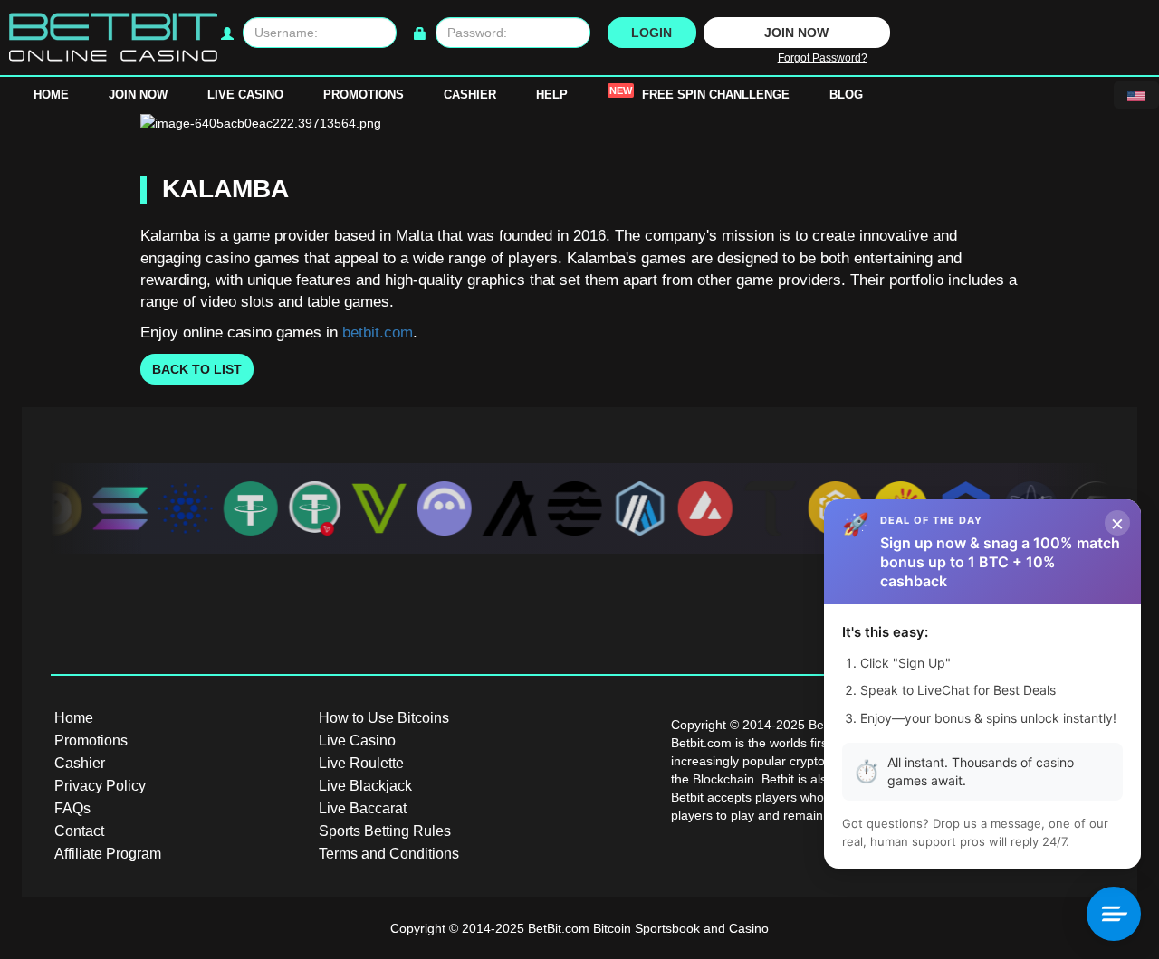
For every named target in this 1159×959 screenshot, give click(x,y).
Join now (796, 32)
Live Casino (245, 94)
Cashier (470, 94)
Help (552, 94)
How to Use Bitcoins (384, 718)
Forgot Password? (822, 58)
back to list (197, 369)
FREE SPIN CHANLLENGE (699, 93)
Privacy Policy (100, 785)
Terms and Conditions (389, 853)
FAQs (72, 808)
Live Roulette (361, 763)
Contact (79, 831)
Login (651, 32)
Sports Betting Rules (385, 831)
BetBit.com (558, 928)
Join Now (138, 94)
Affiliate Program (107, 853)
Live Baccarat (363, 808)
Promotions (363, 94)
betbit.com (377, 332)
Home (51, 94)
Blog (846, 94)
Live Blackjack (365, 785)
